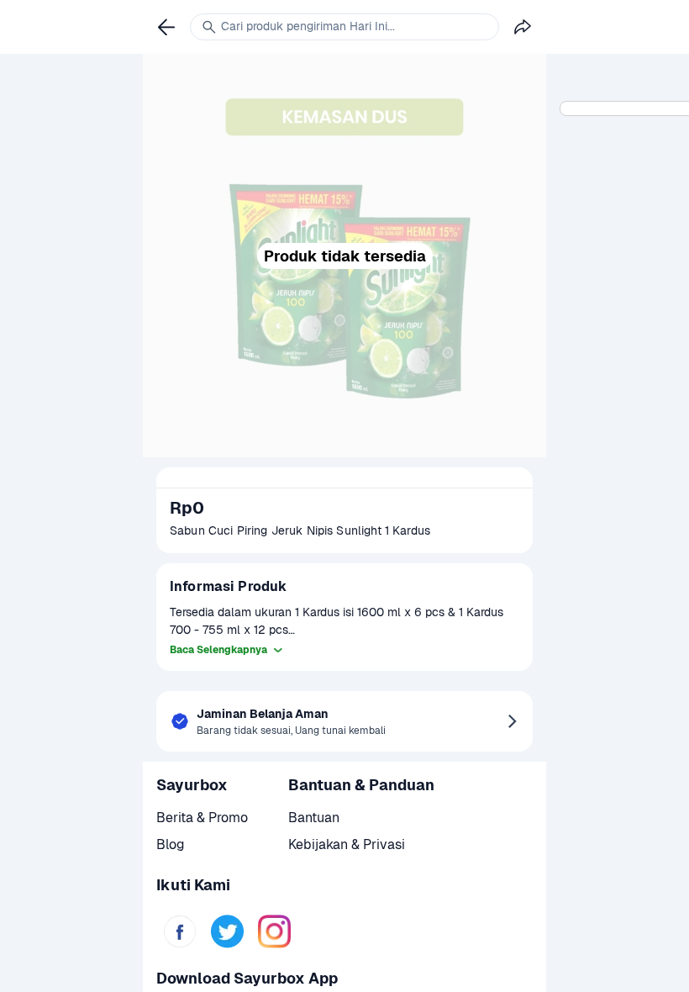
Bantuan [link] (313, 817)
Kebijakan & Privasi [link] (346, 844)
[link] (179, 931)
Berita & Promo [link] (202, 817)
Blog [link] (170, 844)
